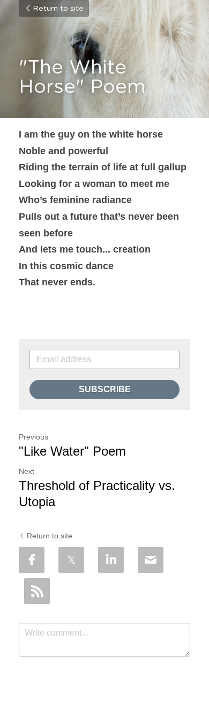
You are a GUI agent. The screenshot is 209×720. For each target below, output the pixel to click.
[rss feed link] (37, 591)
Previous (33, 437)
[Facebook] (31, 560)
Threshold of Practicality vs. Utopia (97, 493)
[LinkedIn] (111, 560)
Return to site (58, 8)
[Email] (150, 560)
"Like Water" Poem (72, 451)
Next (26, 471)
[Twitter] (71, 560)
